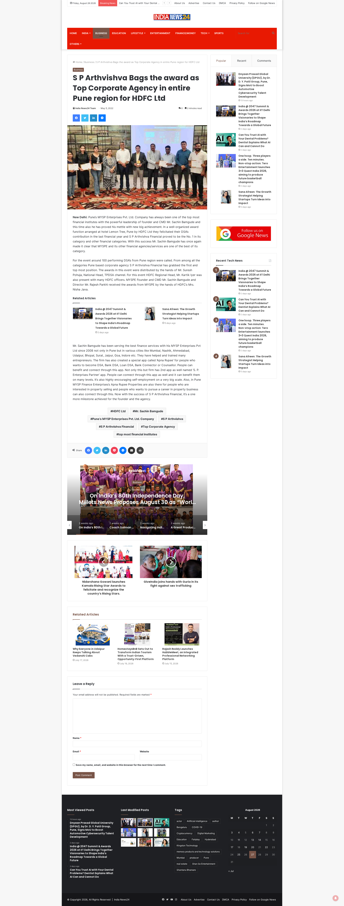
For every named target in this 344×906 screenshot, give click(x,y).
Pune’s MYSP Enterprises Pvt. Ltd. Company (123, 419)
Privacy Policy (237, 3)
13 (252, 839)
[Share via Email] (131, 450)
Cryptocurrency (184, 833)
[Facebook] (76, 118)
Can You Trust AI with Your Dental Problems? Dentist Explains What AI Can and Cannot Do (254, 305)
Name (77, 738)
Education (119, 33)
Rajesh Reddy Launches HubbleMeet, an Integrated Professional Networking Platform (180, 654)
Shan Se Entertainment (203, 863)
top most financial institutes (137, 434)
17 (232, 847)
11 (239, 839)
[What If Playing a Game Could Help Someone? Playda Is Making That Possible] (128, 842)
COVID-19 (197, 827)
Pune (206, 857)
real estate (182, 863)
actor (179, 821)
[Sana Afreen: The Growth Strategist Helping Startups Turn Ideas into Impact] (150, 313)
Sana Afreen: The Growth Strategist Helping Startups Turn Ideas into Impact (180, 313)
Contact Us (209, 3)
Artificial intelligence (197, 821)
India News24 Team (85, 108)
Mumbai (181, 857)
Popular (221, 60)
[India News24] (172, 17)
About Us (179, 3)
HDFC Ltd (119, 411)
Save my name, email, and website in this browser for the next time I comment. (121, 764)
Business (101, 33)
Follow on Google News (261, 3)
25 (238, 854)
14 (259, 839)
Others (74, 43)
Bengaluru (182, 827)
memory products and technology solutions (198, 851)
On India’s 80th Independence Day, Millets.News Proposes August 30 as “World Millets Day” (85, 502)
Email (77, 751)
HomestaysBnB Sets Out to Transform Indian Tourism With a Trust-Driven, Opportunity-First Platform (136, 654)
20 (252, 847)
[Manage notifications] (335, 898)
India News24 (121, 899)
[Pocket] (114, 450)
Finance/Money (185, 33)
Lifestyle (137, 33)
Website (144, 751)
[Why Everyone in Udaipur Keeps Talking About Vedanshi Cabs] (92, 634)
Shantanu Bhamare (186, 870)
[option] (85, 499)
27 (252, 854)
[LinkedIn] (93, 118)
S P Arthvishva (173, 419)
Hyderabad (210, 839)
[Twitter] (85, 118)
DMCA (222, 3)
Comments (264, 60)
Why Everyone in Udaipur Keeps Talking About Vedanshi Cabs (89, 652)
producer (194, 857)
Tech (204, 33)
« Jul (231, 871)
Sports (218, 33)
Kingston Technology (187, 845)
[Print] (140, 450)
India (85, 33)
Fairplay (196, 839)
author (215, 821)
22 (266, 847)
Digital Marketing (206, 833)
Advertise (193, 3)
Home (73, 33)
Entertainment (160, 33)
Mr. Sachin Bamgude (149, 411)
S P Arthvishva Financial (117, 426)
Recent (241, 60)
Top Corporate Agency (159, 426)
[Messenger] (102, 118)
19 (245, 847)
